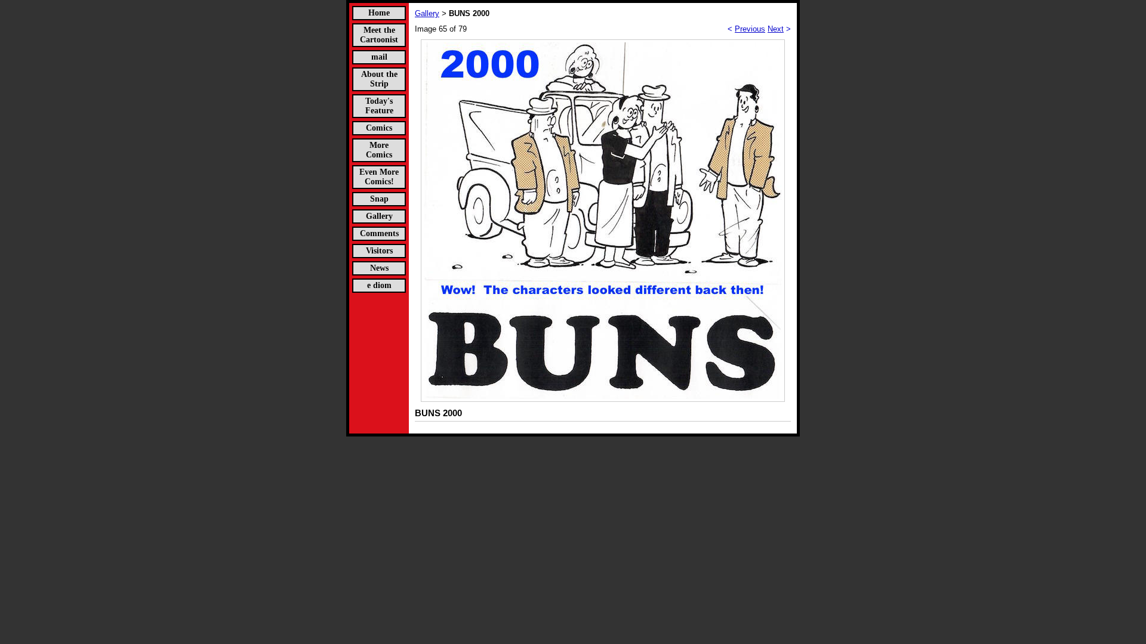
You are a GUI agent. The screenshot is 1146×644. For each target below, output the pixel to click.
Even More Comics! (379, 177)
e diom (379, 285)
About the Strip (379, 79)
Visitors (379, 250)
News (379, 268)
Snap (379, 198)
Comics (379, 127)
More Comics (379, 150)
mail (379, 56)
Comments (379, 233)
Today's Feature (379, 106)
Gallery (379, 216)
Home (379, 12)
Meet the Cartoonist (379, 35)
